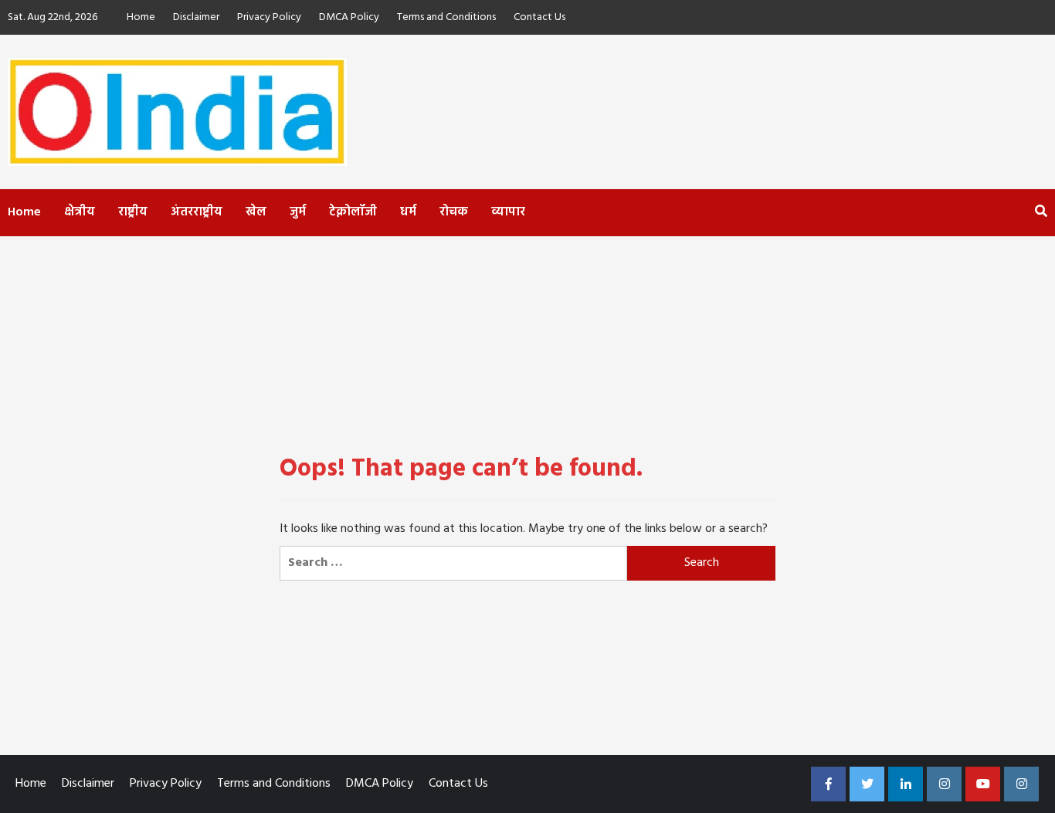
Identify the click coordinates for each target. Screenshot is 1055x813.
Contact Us (539, 17)
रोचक (453, 212)
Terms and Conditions (446, 17)
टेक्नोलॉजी (353, 212)
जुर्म (298, 212)
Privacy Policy (269, 17)
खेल (256, 212)
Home (141, 17)
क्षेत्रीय (79, 212)
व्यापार (508, 212)
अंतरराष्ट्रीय (196, 212)
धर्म (408, 212)
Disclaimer (196, 17)
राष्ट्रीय (133, 212)
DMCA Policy (349, 17)
